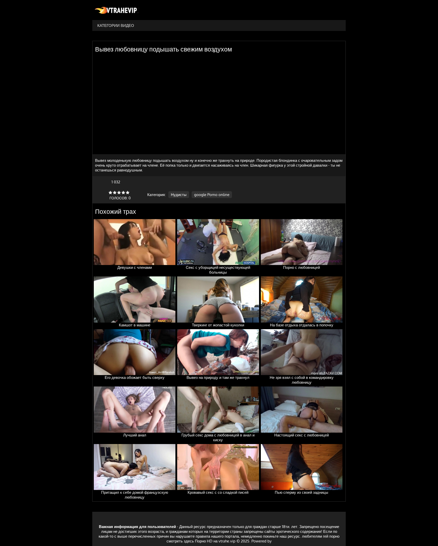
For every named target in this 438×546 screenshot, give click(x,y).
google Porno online (211, 194)
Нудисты (179, 194)
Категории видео (115, 25)
